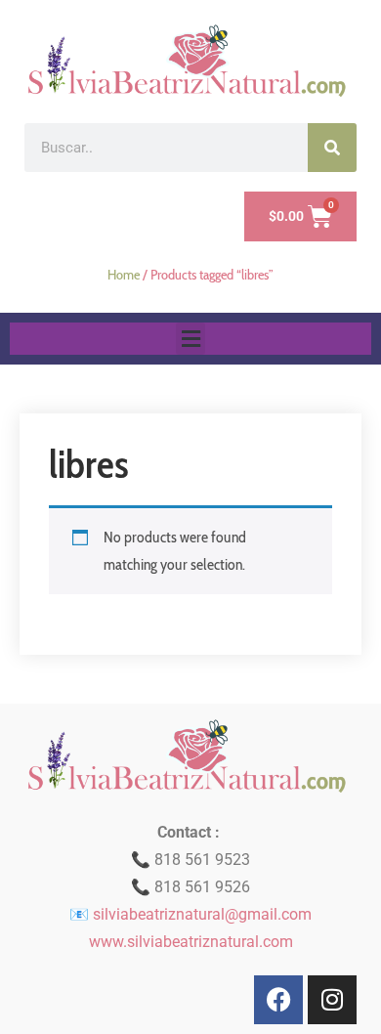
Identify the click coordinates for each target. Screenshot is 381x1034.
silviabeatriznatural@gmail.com (202, 914)
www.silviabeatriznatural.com (191, 941)
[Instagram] (332, 999)
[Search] (332, 147)
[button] (190, 339)
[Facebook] (278, 999)
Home (123, 274)
